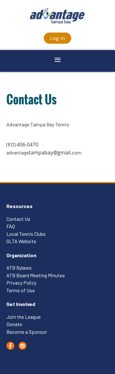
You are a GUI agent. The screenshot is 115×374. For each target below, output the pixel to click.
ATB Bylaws (19, 268)
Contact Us (18, 219)
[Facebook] (10, 346)
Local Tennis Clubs (26, 234)
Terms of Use (21, 290)
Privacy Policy (21, 283)
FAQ (10, 226)
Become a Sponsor (26, 332)
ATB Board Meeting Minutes (35, 275)
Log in (57, 38)
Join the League (23, 317)
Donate (14, 324)
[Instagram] (23, 346)
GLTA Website (21, 241)
